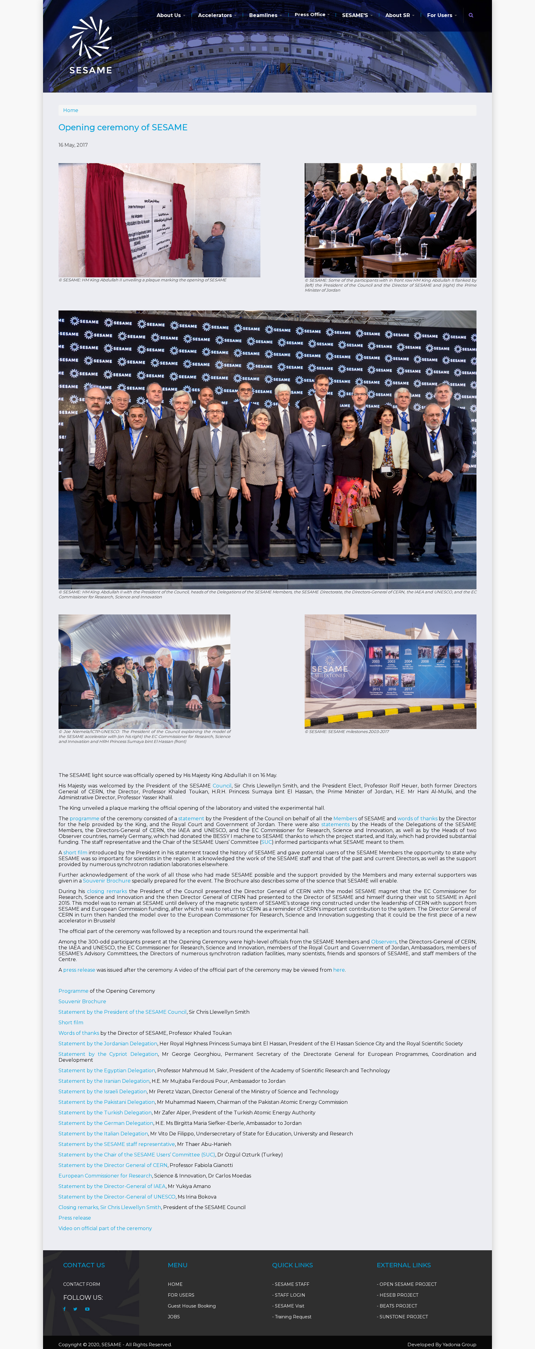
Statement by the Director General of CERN (113, 1165)
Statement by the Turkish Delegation (105, 1113)
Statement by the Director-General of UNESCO (117, 1197)
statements (336, 824)
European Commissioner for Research (105, 1176)
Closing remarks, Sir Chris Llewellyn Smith (110, 1207)
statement (192, 819)
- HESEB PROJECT (397, 1295)
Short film (71, 1023)
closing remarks (107, 891)
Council (222, 786)
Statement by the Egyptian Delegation (107, 1071)
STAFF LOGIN (290, 1295)
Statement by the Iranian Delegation (104, 1081)
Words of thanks (79, 1033)
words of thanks (417, 819)
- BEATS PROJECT (397, 1306)
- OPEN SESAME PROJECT (407, 1284)
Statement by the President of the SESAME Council (123, 1012)
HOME (175, 1284)
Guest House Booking (192, 1306)
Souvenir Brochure (107, 881)
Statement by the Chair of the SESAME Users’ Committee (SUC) (137, 1155)
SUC (266, 842)
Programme (74, 991)
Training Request (293, 1317)
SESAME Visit (289, 1306)
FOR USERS (181, 1295)
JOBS (174, 1317)
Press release (75, 1218)
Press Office (311, 14)
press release (79, 970)
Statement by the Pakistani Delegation (107, 1102)
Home (70, 110)
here (339, 970)
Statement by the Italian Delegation (103, 1134)
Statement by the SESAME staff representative (117, 1144)
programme (84, 819)
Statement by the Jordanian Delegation (108, 1044)
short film (75, 853)
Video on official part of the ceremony (105, 1228)
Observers (384, 942)
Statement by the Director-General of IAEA (112, 1186)
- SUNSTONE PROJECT (402, 1317)
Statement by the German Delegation (106, 1123)
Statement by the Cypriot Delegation (108, 1054)
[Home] (90, 45)
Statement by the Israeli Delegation (103, 1092)
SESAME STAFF (292, 1284)
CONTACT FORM (81, 1284)
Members (345, 819)
